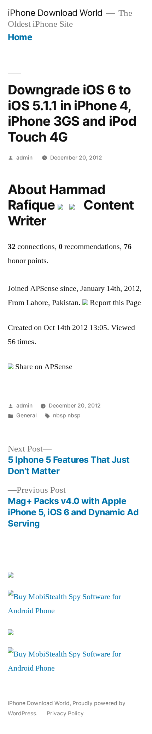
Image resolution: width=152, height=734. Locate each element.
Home (20, 37)
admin (24, 157)
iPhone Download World (55, 12)
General (26, 415)
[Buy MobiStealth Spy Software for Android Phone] (76, 611)
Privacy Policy (65, 713)
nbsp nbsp (67, 415)
